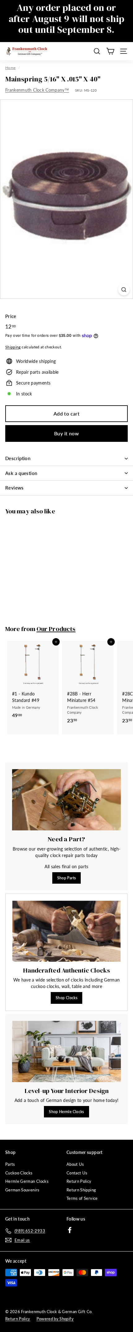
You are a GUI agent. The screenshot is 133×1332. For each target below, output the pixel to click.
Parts (10, 1164)
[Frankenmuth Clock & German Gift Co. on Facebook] (69, 1230)
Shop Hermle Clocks (66, 1111)
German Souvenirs (22, 1189)
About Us (75, 1164)
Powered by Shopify (55, 1318)
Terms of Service (82, 1198)
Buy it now (66, 433)
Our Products (55, 629)
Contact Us (77, 1172)
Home (10, 67)
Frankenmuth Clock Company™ (37, 90)
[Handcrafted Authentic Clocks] (66, 931)
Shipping (13, 347)
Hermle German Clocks (27, 1181)
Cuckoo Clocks (19, 1172)
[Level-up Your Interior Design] (66, 1051)
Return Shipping (81, 1189)
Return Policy (79, 1181)
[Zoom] (124, 289)
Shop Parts (66, 878)
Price (10, 316)
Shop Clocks (66, 997)
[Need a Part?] (66, 799)
